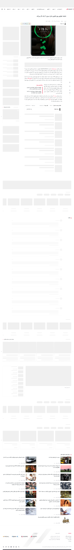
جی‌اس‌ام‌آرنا (54, 69)
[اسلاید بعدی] (1, 116)
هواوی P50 (30, 78)
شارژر (50, 99)
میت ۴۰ (54, 96)
